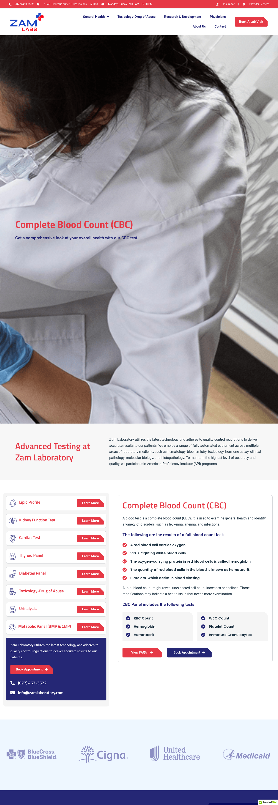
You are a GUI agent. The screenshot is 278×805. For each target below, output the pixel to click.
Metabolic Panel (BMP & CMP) (44, 626)
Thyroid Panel (31, 555)
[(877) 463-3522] (12, 683)
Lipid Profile (29, 502)
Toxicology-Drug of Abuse (136, 17)
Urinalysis (28, 608)
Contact (220, 26)
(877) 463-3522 (32, 683)
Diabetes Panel (32, 573)
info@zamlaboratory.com (40, 692)
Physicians (218, 17)
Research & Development (182, 17)
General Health (94, 17)
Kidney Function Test (37, 520)
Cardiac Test (29, 537)
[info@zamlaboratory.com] (12, 693)
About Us (199, 26)
